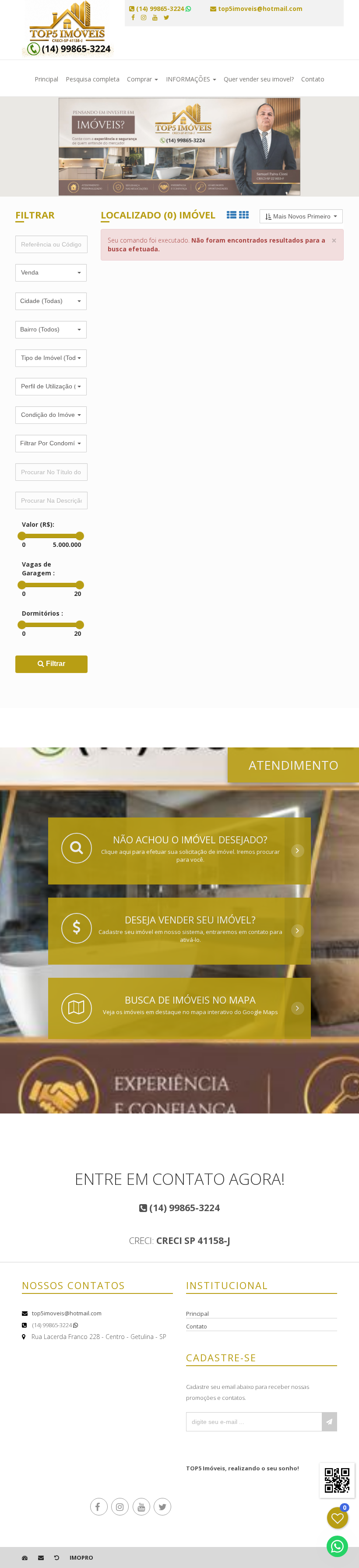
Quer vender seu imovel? (259, 79)
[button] (51, 273)
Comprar (140, 79)
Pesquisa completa (93, 79)
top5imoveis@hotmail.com (67, 1313)
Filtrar (54, 663)
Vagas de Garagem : (38, 568)
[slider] (22, 536)
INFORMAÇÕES (189, 79)
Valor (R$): (38, 524)
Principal (46, 79)
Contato (312, 79)
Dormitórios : (42, 613)
